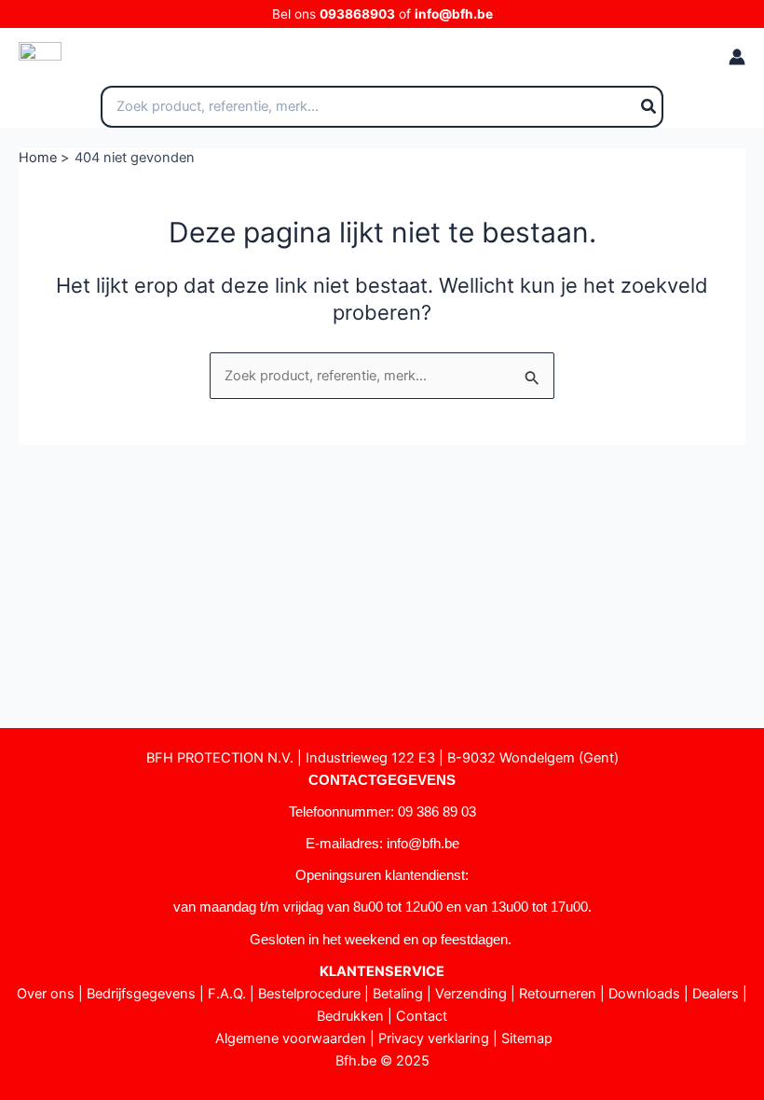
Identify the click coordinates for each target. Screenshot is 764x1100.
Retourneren (557, 993)
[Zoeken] (649, 107)
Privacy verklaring (433, 1038)
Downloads (644, 993)
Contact (421, 1016)
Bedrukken (350, 1016)
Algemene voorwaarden (290, 1038)
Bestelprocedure (309, 993)
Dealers (715, 993)
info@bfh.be (454, 14)
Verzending (471, 993)
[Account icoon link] (737, 56)
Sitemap (527, 1038)
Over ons (46, 993)
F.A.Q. (227, 993)
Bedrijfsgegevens (141, 993)
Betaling (398, 993)
